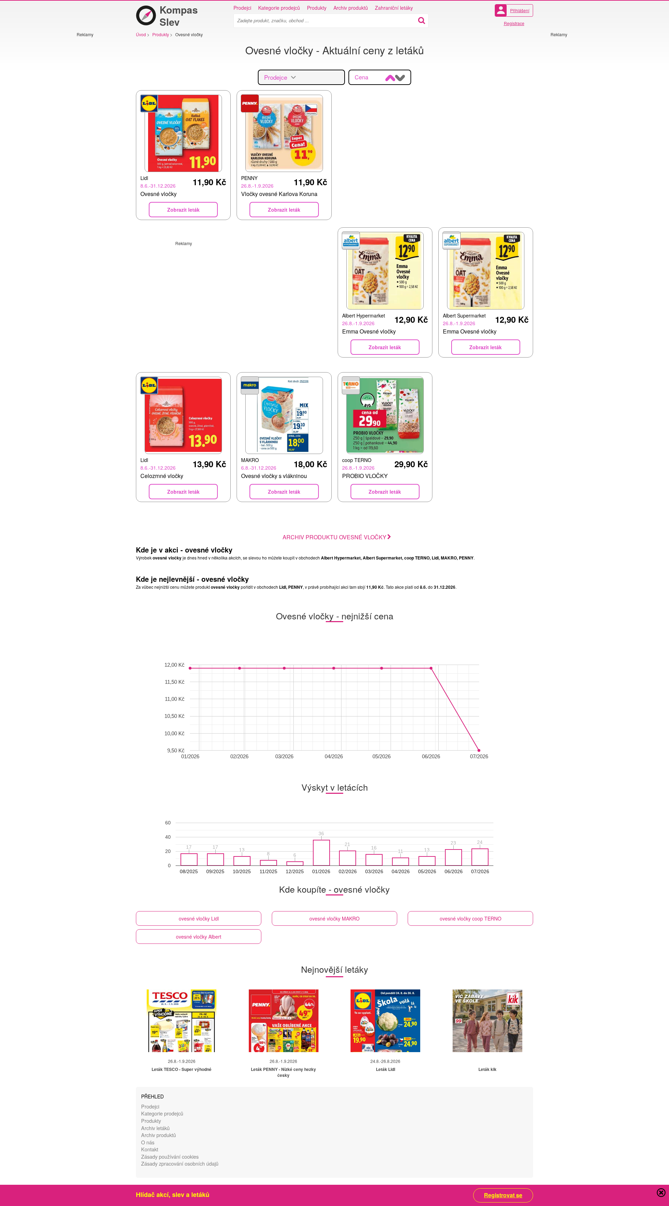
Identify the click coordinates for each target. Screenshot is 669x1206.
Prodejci (242, 7)
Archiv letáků (155, 1127)
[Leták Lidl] (385, 1020)
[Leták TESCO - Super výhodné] (181, 1020)
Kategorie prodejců (279, 7)
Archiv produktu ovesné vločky (334, 537)
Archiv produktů (350, 7)
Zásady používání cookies (170, 1156)
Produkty (316, 7)
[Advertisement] (97, 141)
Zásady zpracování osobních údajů (179, 1163)
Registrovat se (503, 1195)
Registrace (514, 23)
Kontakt (149, 1149)
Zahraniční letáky (394, 7)
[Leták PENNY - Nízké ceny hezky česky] (283, 1020)
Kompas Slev (179, 15)
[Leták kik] (487, 1020)
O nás (147, 1142)
